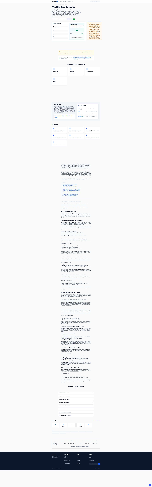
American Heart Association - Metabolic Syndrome (89, 443)
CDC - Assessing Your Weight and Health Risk (86, 57)
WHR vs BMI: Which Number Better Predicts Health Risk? (71, 190)
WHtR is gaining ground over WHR (68, 185)
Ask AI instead (76, 388)
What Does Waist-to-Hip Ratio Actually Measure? (70, 186)
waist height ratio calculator (82, 431)
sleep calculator (67, 360)
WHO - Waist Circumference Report (89, 56)
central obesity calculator (89, 431)
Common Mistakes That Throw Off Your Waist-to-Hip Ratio (71, 189)
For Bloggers (78, 460)
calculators (54, 454)
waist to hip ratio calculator (66, 431)
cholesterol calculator (65, 337)
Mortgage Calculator (67, 456)
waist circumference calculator (74, 431)
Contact (90, 457)
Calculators (64, 1)
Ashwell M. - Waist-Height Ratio (77, 57)
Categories (69, 1)
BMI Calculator (66, 457)
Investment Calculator (67, 463)
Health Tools (78, 463)
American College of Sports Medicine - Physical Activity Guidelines (79, 446)
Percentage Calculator (67, 460)
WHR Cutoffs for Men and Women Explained (69, 191)
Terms (97, 468)
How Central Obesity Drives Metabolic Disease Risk (70, 194)
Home (61, 1)
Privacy (95, 468)
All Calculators (78, 456)
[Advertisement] (92, 11)
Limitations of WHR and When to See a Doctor (70, 196)
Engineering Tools (79, 464)
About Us (90, 456)
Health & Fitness (57, 4)
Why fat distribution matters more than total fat (70, 184)
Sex (53, 36)
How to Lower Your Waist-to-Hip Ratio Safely (70, 195)
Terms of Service (91, 460)
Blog (73, 1)
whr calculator (60, 431)
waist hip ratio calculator (55, 431)
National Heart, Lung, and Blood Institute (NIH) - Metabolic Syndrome (71, 443)
